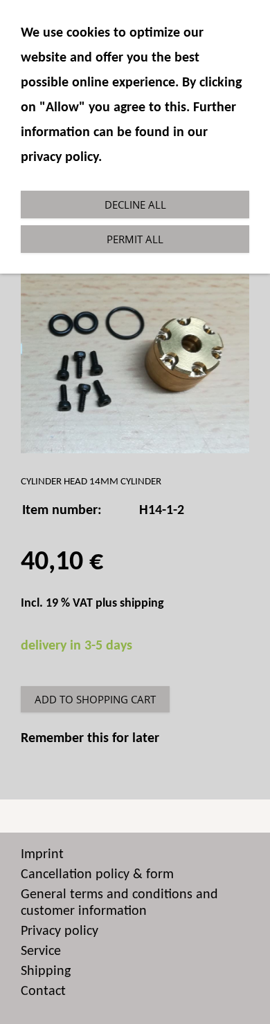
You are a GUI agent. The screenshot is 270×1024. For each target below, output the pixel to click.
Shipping (46, 971)
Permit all (135, 239)
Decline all (135, 204)
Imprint (42, 855)
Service (41, 951)
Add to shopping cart (95, 699)
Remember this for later (90, 739)
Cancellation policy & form (97, 875)
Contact (43, 991)
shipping (142, 603)
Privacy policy (59, 931)
